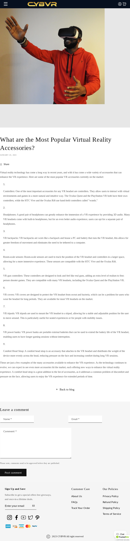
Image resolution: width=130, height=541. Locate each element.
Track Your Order (80, 508)
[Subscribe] (33, 506)
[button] (6, 4)
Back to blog (67, 389)
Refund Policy (110, 502)
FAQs (74, 502)
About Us (76, 496)
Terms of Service (112, 514)
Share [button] (6, 164)
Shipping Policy (111, 508)
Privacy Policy (110, 496)
